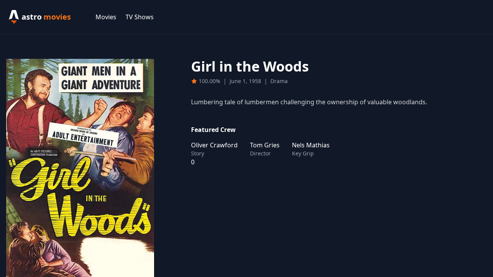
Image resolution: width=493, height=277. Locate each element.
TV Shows (140, 17)
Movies (106, 17)
